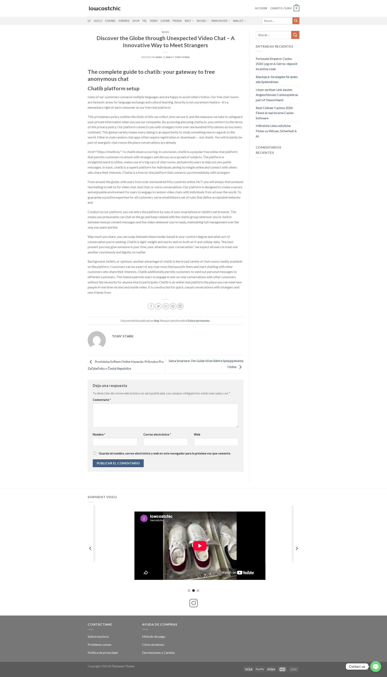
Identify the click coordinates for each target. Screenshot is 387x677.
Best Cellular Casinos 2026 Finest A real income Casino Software (275, 113)
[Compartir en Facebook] (151, 306)
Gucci (98, 20)
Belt (188, 20)
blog (165, 32)
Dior (135, 20)
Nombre (99, 434)
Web (197, 434)
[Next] (296, 548)
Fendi (154, 20)
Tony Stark (182, 57)
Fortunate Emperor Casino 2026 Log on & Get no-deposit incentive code (276, 64)
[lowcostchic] (105, 8)
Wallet (238, 20)
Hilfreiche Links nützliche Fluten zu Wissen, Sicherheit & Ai (276, 131)
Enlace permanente (199, 320)
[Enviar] (295, 20)
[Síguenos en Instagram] (193, 604)
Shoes (201, 20)
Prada (177, 20)
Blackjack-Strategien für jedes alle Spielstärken (277, 79)
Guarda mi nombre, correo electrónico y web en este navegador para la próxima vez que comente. (165, 453)
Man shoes (219, 20)
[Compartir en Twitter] (158, 306)
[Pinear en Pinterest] (173, 306)
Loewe (165, 20)
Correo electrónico (157, 434)
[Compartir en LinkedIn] (180, 306)
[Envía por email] (165, 306)
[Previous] (90, 548)
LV (89, 20)
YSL (144, 20)
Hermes (124, 20)
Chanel (110, 20)
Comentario (102, 399)
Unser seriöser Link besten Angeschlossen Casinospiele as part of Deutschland (277, 95)
